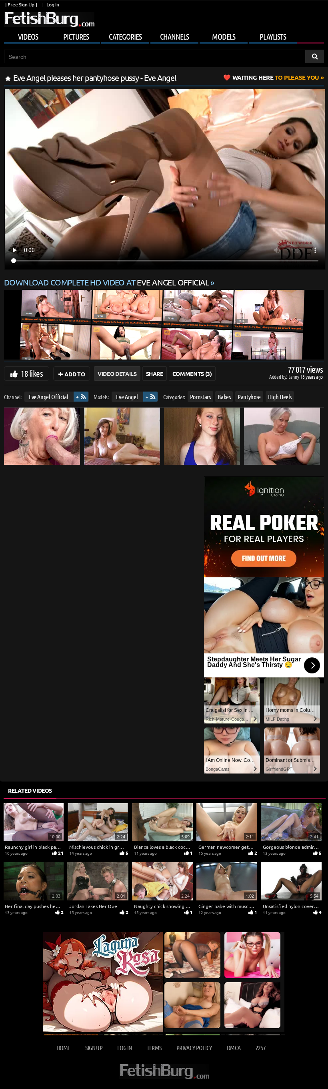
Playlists (273, 36)
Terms (154, 1047)
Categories (125, 36)
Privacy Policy (194, 1047)
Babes (224, 396)
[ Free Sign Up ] (21, 4)
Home (63, 1047)
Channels (174, 36)
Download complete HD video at (106, 282)
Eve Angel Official (48, 396)
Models (223, 36)
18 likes (32, 373)
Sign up (93, 1047)
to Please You (275, 77)
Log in (52, 4)
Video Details (117, 373)
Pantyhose (249, 396)
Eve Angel (127, 396)
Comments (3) (192, 373)
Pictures (76, 36)
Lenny (294, 376)
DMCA (233, 1047)
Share (154, 373)
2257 (261, 1047)
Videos (28, 36)
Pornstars (200, 396)
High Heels (280, 396)
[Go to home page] (49, 19)
